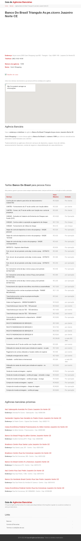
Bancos (11, 6)
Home (6, 6)
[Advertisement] (40, 34)
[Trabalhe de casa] (40, 75)
